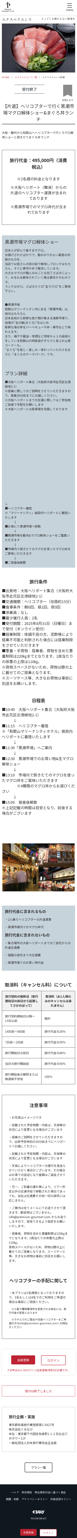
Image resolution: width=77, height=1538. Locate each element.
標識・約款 (12, 1499)
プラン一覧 (38, 1467)
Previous (7, 869)
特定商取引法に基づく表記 (50, 1492)
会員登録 (28, 1532)
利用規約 (26, 1492)
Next (69, 869)
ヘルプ (15, 1492)
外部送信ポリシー (60, 1499)
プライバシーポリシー (34, 1499)
